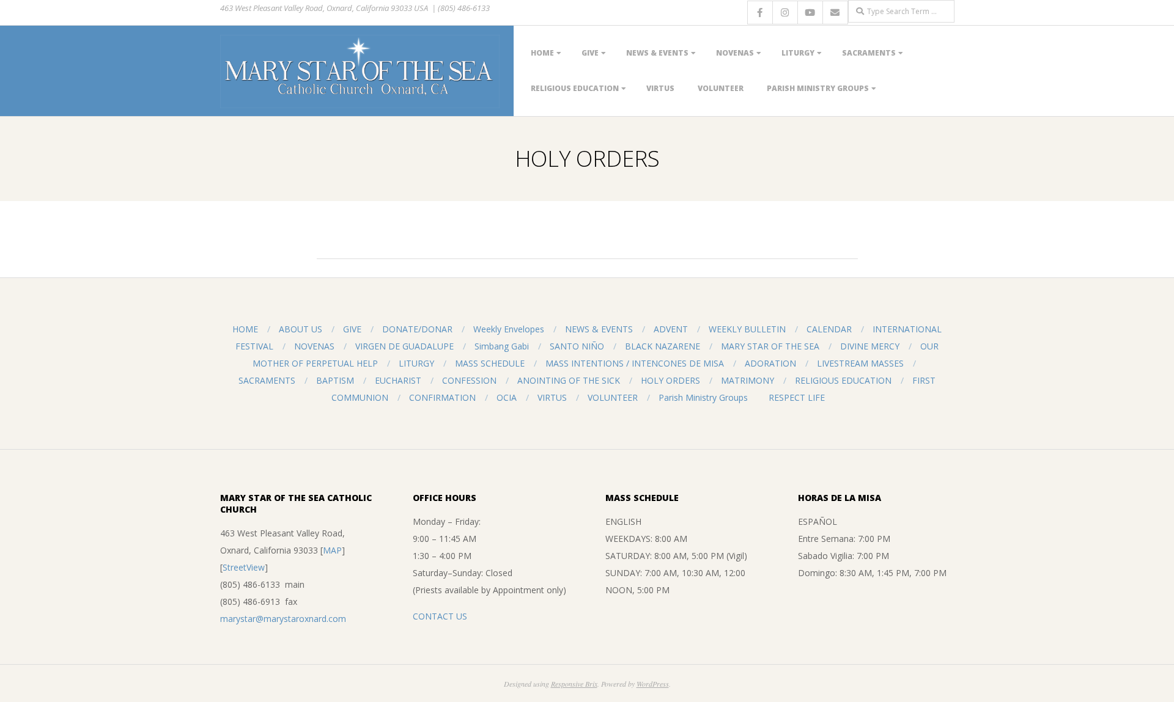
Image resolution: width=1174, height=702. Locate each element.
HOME (542, 53)
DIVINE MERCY (869, 346)
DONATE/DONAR (417, 329)
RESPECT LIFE (797, 397)
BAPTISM (335, 380)
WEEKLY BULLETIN (747, 329)
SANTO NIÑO (577, 346)
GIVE (590, 53)
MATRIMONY (747, 380)
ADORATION (770, 363)
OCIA (507, 397)
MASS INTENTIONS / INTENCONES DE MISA (634, 363)
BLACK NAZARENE (662, 346)
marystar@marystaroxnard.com (283, 618)
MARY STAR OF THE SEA (770, 346)
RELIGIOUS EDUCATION (575, 88)
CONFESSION (469, 380)
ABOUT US (300, 329)
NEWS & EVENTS (657, 53)
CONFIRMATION (442, 397)
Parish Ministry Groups (818, 88)
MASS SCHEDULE (490, 363)
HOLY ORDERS (670, 380)
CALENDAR (829, 329)
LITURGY (797, 53)
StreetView (244, 567)
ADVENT (671, 329)
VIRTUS (660, 88)
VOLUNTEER (721, 88)
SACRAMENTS (869, 53)
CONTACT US (440, 616)
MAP (332, 550)
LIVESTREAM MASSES (860, 363)
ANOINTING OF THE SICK (568, 380)
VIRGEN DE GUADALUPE (404, 346)
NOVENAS (735, 53)
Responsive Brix (574, 684)
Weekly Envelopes (508, 329)
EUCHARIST (398, 380)
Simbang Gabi (501, 346)
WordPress (653, 684)
